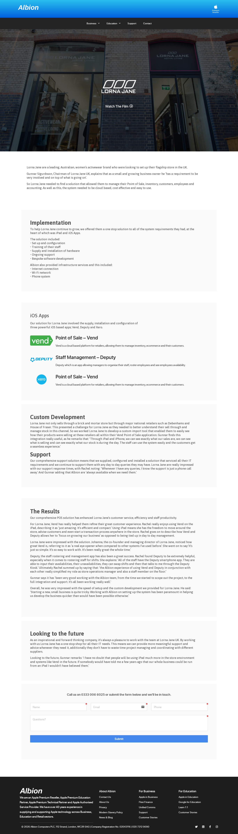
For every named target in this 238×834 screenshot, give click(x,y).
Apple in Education (188, 797)
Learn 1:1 (183, 807)
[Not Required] (119, 723)
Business (91, 23)
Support (132, 23)
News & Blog (106, 817)
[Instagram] (217, 826)
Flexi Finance (146, 802)
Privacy (103, 807)
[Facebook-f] (210, 826)
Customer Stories (148, 817)
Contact (147, 23)
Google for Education (190, 802)
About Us (104, 802)
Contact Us (105, 797)
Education (112, 23)
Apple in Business (148, 797)
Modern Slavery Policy (111, 812)
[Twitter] (196, 826)
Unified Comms (147, 807)
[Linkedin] (203, 826)
